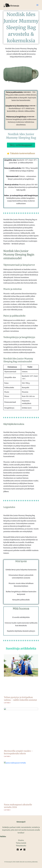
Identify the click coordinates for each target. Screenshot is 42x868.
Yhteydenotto (21, 846)
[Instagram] (24, 850)
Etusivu (21, 840)
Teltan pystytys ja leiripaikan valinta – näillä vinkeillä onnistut (20, 698)
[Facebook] (18, 850)
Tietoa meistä (21, 843)
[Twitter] (21, 850)
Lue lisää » (7, 702)
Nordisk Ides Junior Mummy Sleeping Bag (21, 136)
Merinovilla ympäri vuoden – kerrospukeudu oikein (18, 752)
